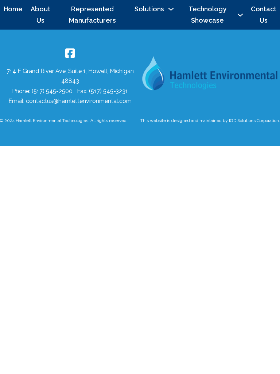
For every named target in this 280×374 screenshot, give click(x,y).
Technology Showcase (207, 14)
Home (13, 9)
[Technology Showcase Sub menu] (242, 15)
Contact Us (263, 14)
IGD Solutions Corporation (254, 120)
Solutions (149, 9)
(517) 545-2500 (53, 91)
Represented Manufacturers (92, 14)
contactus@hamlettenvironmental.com (79, 101)
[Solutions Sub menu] (173, 9)
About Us (40, 14)
